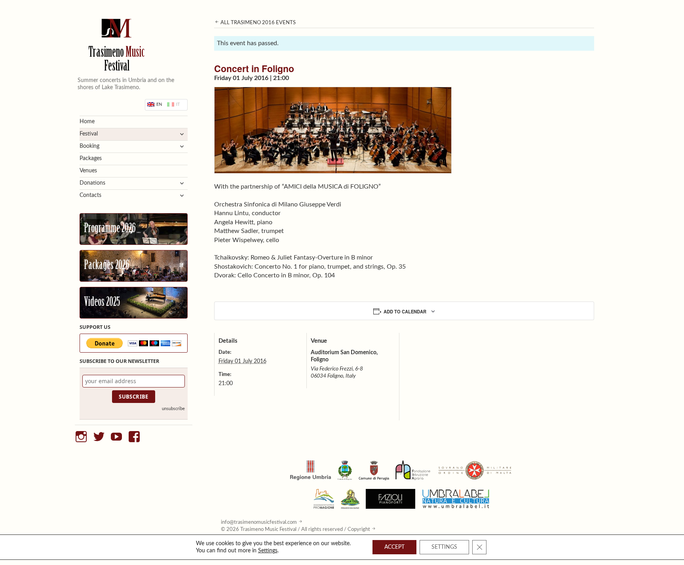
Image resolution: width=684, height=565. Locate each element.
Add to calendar (405, 311)
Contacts (90, 195)
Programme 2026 (110, 229)
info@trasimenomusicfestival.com (259, 522)
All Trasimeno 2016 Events (257, 22)
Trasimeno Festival (116, 60)
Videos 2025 (102, 302)
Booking (89, 146)
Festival (89, 134)
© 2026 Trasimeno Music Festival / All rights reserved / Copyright (295, 529)
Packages (91, 158)
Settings (267, 551)
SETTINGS (444, 547)
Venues (88, 171)
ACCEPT (394, 547)
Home (87, 121)
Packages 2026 (106, 266)
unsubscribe (173, 409)
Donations (92, 183)
